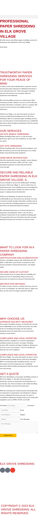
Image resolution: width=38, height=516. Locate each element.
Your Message (24, 419)
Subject (22, 414)
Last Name (30, 405)
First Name (3, 405)
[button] (19, 16)
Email (22, 410)
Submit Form (8, 435)
